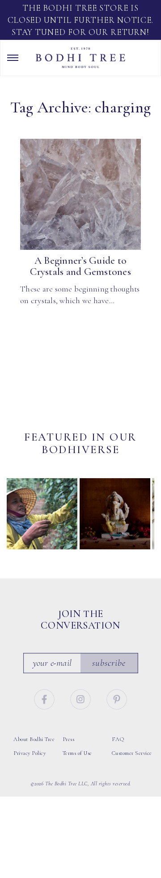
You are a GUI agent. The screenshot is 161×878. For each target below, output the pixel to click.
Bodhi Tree (80, 58)
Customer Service (132, 753)
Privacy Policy (29, 753)
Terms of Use (77, 753)
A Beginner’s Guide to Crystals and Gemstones (80, 266)
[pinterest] (117, 698)
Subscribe (109, 662)
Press (69, 739)
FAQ (118, 739)
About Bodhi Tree (34, 739)
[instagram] (82, 698)
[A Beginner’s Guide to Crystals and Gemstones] (80, 194)
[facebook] (45, 698)
